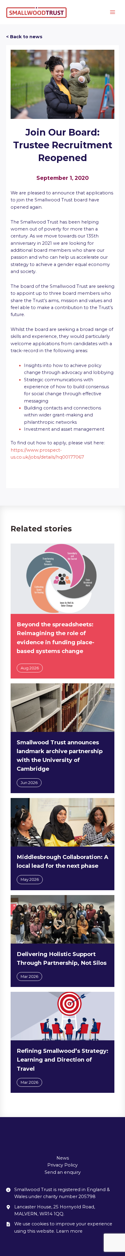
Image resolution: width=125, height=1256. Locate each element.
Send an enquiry (63, 1172)
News (62, 1158)
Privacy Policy (62, 1165)
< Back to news (24, 36)
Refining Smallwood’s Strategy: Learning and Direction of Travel (62, 1059)
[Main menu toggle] (112, 12)
